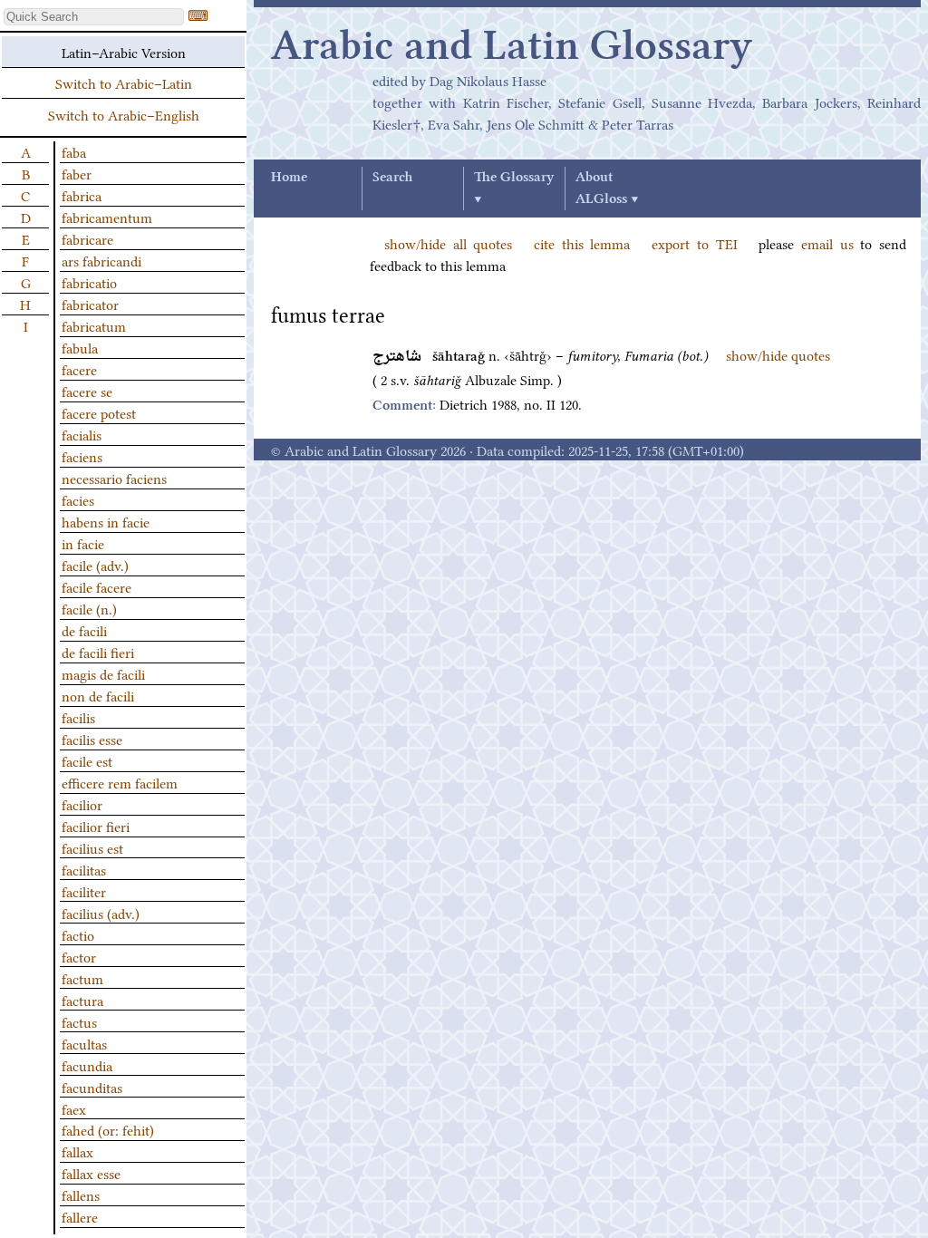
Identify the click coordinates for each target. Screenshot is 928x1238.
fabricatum (94, 325)
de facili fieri (98, 652)
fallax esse (91, 1173)
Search (392, 178)
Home (289, 178)
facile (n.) (89, 608)
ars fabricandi (101, 260)
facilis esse (92, 739)
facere (79, 369)
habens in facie (106, 521)
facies (78, 499)
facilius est (92, 847)
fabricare (87, 238)
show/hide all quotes (448, 243)
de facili (84, 630)
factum (82, 978)
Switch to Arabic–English (123, 114)
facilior (82, 804)
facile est (87, 760)
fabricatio (89, 282)
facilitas (84, 869)
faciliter (84, 891)
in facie (83, 543)
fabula (80, 347)
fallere (80, 1216)
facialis (82, 434)
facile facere (96, 586)
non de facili (98, 695)
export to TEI (694, 243)
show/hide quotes (778, 354)
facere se (87, 391)
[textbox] (94, 16)
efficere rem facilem (120, 782)
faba (74, 151)
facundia (87, 1065)
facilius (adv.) (101, 913)
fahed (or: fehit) (108, 1129)
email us (827, 243)
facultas (84, 1043)
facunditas (92, 1087)
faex (74, 1108)
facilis (78, 717)
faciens (82, 456)
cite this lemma (582, 243)
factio (78, 934)
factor (79, 956)
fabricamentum (107, 217)
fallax (77, 1151)
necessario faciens (114, 478)
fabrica (82, 195)
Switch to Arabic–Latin (123, 82)
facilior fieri (96, 826)
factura (82, 1000)
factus (79, 1021)
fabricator (90, 304)
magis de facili (103, 673)
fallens (81, 1194)
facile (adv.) (95, 565)
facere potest (99, 412)
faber (77, 173)
